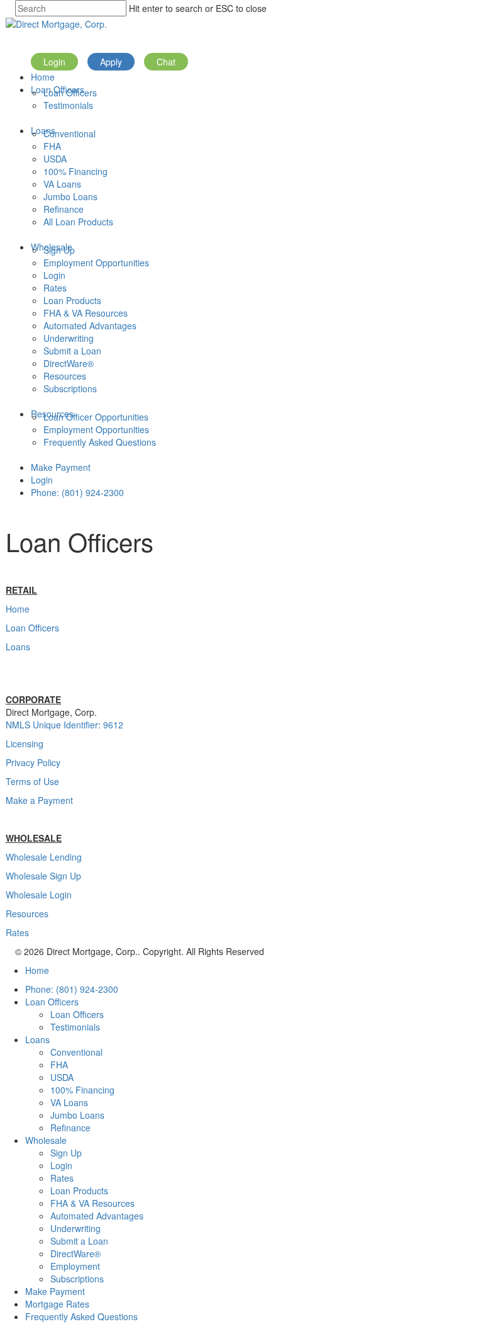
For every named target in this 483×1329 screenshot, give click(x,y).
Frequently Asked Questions (99, 442)
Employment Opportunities (96, 262)
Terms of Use (32, 781)
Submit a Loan (72, 350)
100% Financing (75, 171)
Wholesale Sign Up (43, 875)
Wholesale (46, 1140)
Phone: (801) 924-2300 (77, 492)
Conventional (69, 133)
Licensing (24, 743)
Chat (166, 61)
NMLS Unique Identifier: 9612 (64, 724)
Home (43, 77)
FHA (52, 146)
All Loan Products (78, 221)
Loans (18, 646)
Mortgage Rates (57, 1304)
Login (54, 61)
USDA (55, 158)
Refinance (63, 209)
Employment (75, 1266)
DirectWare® (68, 363)
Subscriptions (70, 388)
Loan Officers (70, 92)
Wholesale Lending (44, 857)
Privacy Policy (33, 762)
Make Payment (61, 467)
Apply (111, 61)
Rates (55, 287)
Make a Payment (39, 800)
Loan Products (72, 300)
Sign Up (59, 250)
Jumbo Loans (70, 196)
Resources (64, 376)
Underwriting (68, 338)
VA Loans (62, 184)
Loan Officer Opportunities (95, 416)
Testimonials (68, 105)
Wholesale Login (39, 894)
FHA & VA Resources (85, 313)
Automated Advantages (89, 325)
